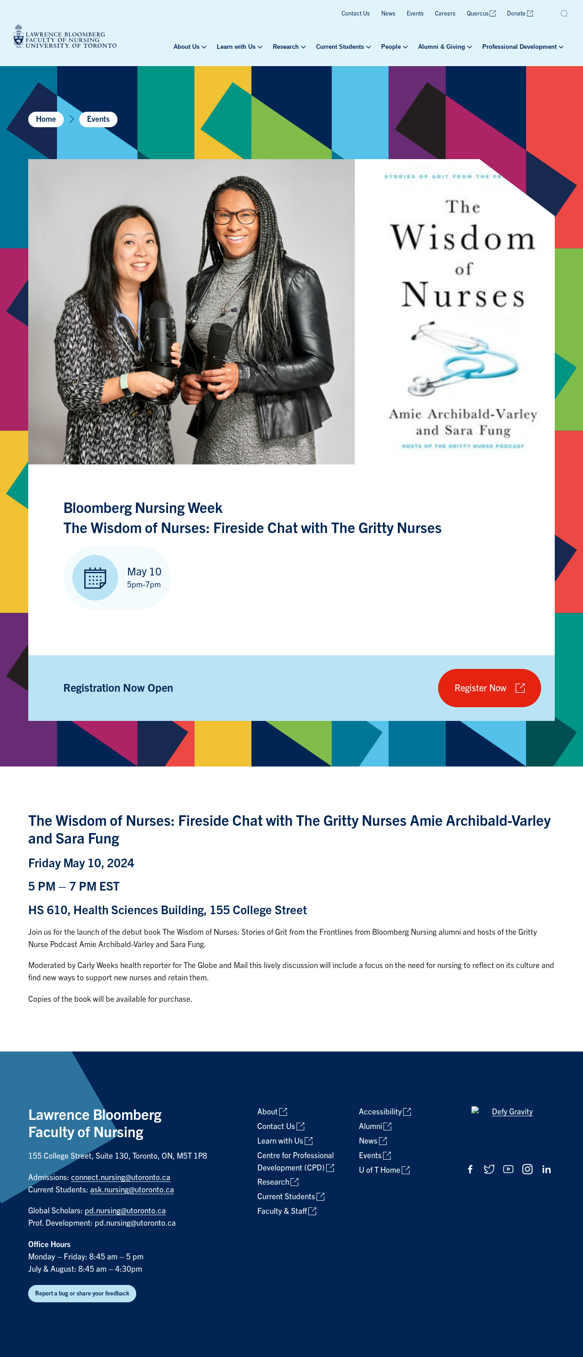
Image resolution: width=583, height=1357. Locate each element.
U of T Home (379, 1170)
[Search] (564, 13)
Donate (516, 13)
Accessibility (380, 1112)
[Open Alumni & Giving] (468, 47)
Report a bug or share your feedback (82, 1293)
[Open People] (404, 47)
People (391, 47)
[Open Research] (302, 47)
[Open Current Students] (367, 47)
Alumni (370, 1126)
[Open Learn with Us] (259, 47)
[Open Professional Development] (560, 47)
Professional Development (519, 47)
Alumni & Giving (441, 47)
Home (46, 119)
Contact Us (356, 13)
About (267, 1112)
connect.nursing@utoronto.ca (120, 1177)
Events (415, 13)
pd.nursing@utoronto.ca (125, 1211)
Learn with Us (236, 47)
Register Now (480, 688)
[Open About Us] (203, 47)
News (388, 13)
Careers (445, 13)
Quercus (478, 13)
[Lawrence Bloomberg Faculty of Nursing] (65, 38)
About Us (186, 47)
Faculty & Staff (282, 1211)
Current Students (340, 47)
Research (286, 47)
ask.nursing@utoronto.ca (132, 1190)
